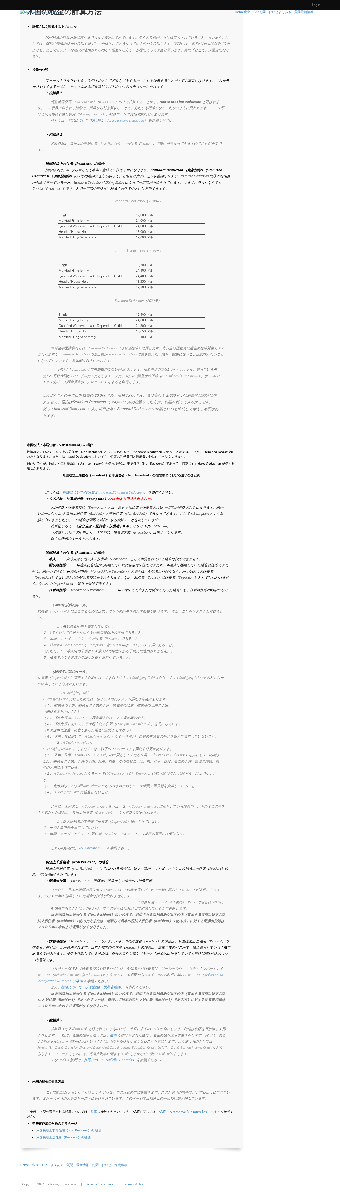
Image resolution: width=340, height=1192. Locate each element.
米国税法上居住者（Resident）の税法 (63, 1137)
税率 (113, 1035)
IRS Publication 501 (92, 848)
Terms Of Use (133, 1184)
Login (316, 4)
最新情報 (82, 1165)
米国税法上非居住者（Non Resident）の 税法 (68, 1130)
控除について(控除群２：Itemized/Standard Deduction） (105, 492)
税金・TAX (40, 1165)
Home (24, 1165)
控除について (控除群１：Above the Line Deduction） (107, 120)
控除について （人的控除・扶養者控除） (92, 987)
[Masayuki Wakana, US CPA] (42, 12)
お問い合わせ (101, 1165)
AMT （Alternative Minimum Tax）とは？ (189, 1111)
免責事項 (120, 1165)
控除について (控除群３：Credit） (110, 1059)
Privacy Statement (99, 1184)
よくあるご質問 (62, 1165)
